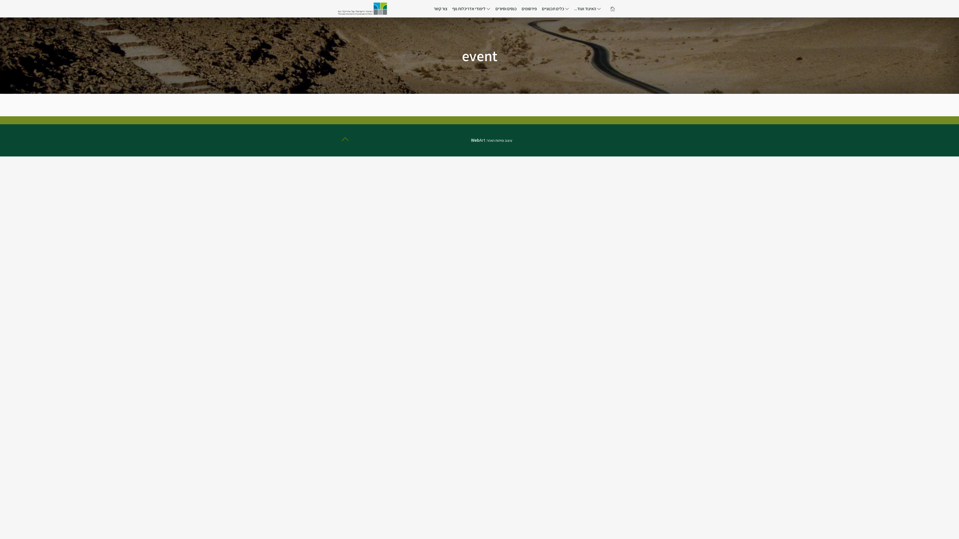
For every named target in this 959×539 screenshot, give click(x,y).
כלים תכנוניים (553, 8)
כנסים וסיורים (506, 8)
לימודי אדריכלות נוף (469, 8)
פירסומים (529, 8)
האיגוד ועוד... (585, 8)
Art (478, 140)
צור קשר (440, 8)
